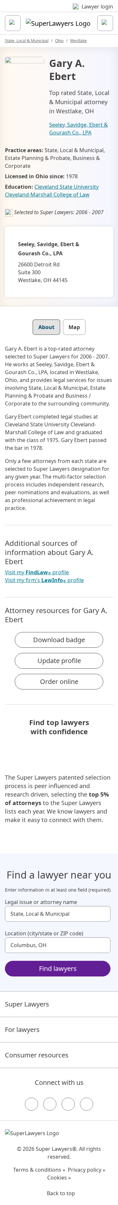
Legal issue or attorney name (41, 902)
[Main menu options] (13, 23)
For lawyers (22, 1029)
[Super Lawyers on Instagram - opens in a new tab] (49, 1104)
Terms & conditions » (39, 1169)
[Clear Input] (103, 914)
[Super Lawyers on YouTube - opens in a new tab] (68, 1104)
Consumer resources (37, 1055)
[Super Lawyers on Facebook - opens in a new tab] (31, 1104)
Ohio (59, 40)
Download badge (59, 639)
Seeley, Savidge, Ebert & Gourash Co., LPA (78, 128)
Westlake (78, 40)
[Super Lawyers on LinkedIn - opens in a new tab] (86, 1104)
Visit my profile (37, 572)
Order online (59, 681)
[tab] (46, 327)
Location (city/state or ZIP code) (44, 933)
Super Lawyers (27, 1004)
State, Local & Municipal (27, 40)
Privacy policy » (86, 1169)
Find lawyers (58, 968)
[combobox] (57, 914)
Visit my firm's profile (44, 580)
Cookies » (59, 1177)
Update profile (59, 660)
